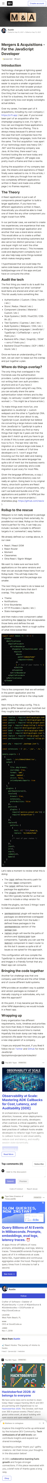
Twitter (19, 1049)
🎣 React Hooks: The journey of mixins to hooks (20, 1348)
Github (31, 1049)
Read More (8, 1154)
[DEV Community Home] (10, 3)
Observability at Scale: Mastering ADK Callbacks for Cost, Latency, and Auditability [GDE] (22, 1102)
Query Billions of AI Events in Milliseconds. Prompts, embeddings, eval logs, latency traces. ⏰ (23, 1234)
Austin (11, 29)
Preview (23, 1181)
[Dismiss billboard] (43, 1423)
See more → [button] (9, 1274)
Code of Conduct (16, 1189)
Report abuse (32, 1189)
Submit (10, 1181)
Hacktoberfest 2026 (11, 1408)
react (17, 59)
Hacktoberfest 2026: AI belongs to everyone (18, 1393)
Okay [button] (6, 1478)
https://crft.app (9, 115)
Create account (37, 3)
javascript (7, 59)
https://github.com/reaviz (31, 501)
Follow (24, 1296)
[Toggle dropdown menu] (43, 1063)
